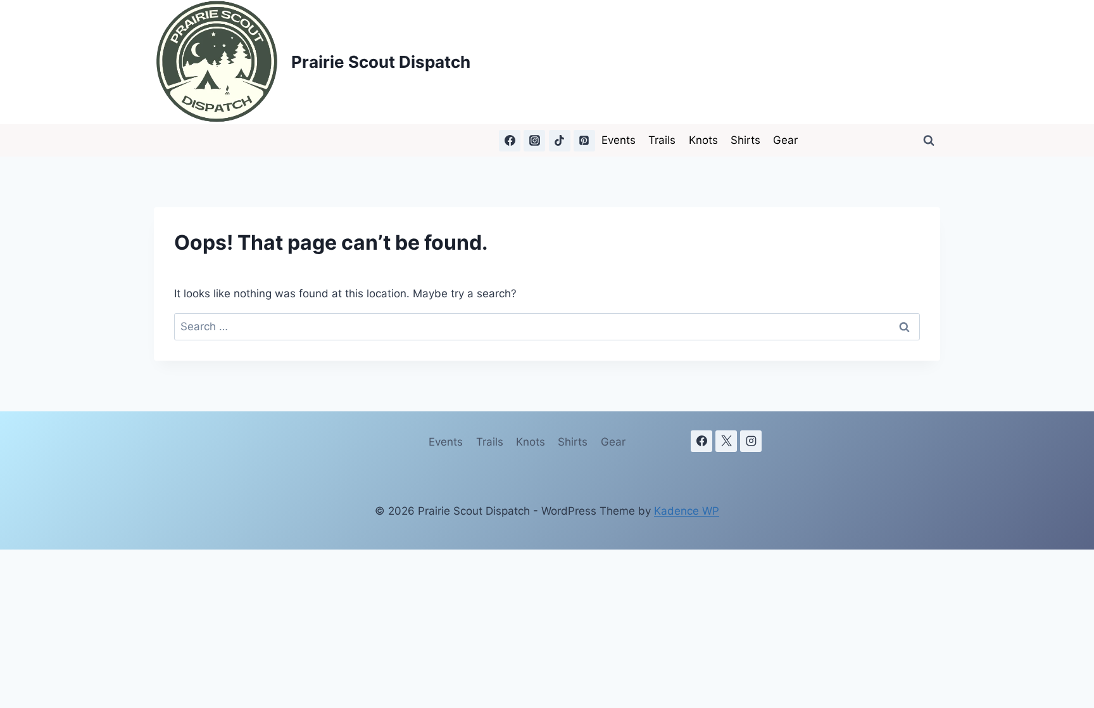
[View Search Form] (928, 140)
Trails (662, 140)
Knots (703, 140)
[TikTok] (559, 140)
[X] (726, 441)
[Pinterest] (584, 140)
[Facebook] (509, 140)
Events (618, 140)
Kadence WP (686, 511)
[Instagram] (534, 140)
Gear (785, 140)
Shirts (745, 140)
